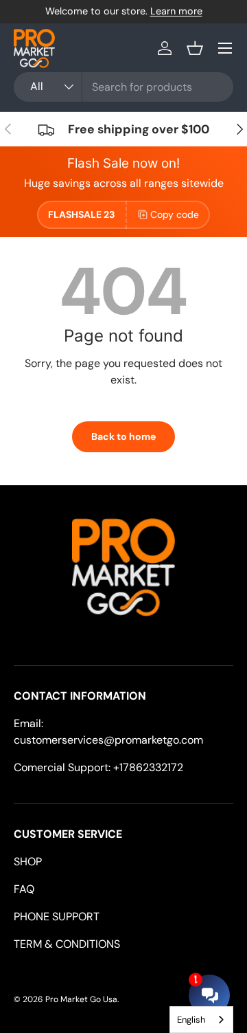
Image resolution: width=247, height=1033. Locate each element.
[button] (195, 48)
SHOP (28, 861)
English (191, 1019)
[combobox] (123, 87)
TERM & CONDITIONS (67, 944)
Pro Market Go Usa (81, 999)
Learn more (176, 11)
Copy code (174, 214)
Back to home (123, 436)
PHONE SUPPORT (56, 916)
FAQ (24, 889)
